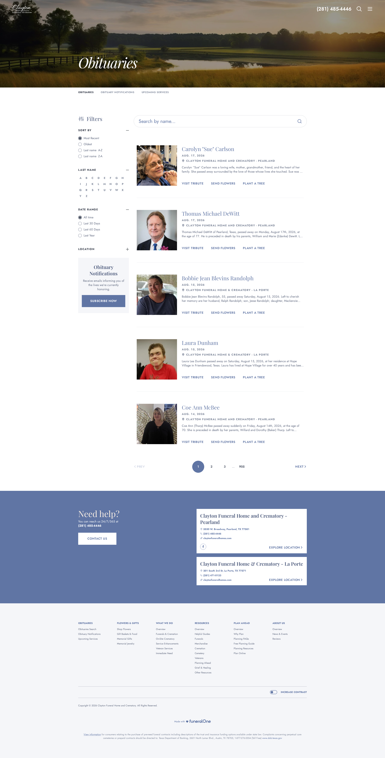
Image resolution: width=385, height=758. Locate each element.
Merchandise (201, 643)
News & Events (280, 634)
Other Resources (203, 672)
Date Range (88, 209)
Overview (160, 629)
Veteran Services (164, 648)
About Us (279, 623)
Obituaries (85, 623)
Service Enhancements (167, 643)
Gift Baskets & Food (127, 634)
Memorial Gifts (124, 639)
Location (86, 249)
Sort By (85, 130)
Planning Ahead (203, 663)
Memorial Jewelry (125, 643)
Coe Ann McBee (201, 407)
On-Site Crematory (165, 639)
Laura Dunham (200, 342)
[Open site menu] (370, 9)
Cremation (200, 648)
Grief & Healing (203, 667)
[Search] (299, 121)
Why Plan (238, 634)
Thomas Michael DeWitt (211, 213)
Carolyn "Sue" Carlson (208, 148)
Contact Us (97, 538)
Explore (284, 547)
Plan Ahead (242, 623)
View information (92, 734)
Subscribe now (103, 301)
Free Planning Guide (244, 643)
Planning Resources (243, 648)
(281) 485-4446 (334, 8)
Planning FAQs (241, 639)
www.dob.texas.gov (272, 738)
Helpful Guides (202, 634)
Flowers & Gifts (128, 623)
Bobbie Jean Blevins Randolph (218, 278)
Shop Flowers (124, 629)
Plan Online (240, 653)
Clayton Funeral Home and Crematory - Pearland (243, 518)
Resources (202, 623)
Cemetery (199, 653)
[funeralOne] (200, 721)
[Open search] (359, 9)
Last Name (87, 170)
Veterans (199, 658)
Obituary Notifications (89, 634)
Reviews (276, 639)
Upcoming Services (88, 639)
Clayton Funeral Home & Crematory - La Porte (251, 563)
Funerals (199, 639)
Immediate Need (164, 653)
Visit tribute (192, 183)
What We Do (164, 623)
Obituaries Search (87, 629)
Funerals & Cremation (167, 634)
